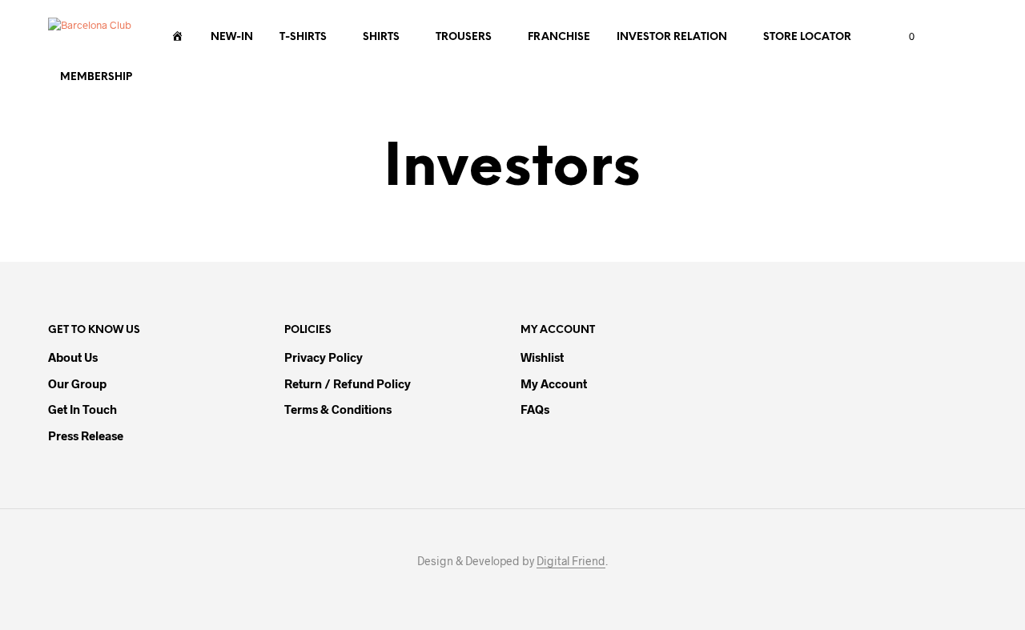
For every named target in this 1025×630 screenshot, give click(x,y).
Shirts (381, 37)
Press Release (85, 435)
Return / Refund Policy (347, 383)
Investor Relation (672, 37)
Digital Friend (571, 561)
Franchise (559, 37)
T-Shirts (303, 37)
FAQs (535, 409)
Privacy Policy (323, 357)
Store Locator (807, 37)
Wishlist (542, 357)
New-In (232, 37)
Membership (96, 77)
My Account (554, 383)
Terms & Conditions (338, 409)
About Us (73, 357)
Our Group (77, 383)
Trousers (464, 37)
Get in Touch (82, 409)
